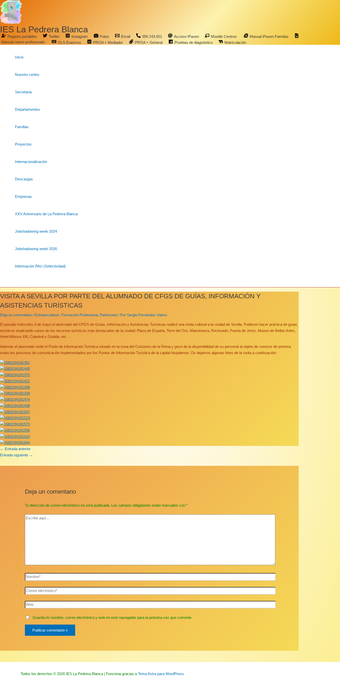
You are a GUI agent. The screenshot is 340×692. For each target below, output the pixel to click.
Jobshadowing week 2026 (36, 249)
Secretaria (23, 92)
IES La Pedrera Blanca (44, 29)
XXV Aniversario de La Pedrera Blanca (46, 214)
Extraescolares (47, 315)
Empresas (23, 196)
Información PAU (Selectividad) (40, 266)
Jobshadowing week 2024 (36, 231)
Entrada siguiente (16, 455)
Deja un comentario (16, 315)
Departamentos (27, 109)
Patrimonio (108, 315)
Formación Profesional (79, 315)
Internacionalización (31, 162)
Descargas (24, 179)
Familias (22, 127)
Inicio (19, 57)
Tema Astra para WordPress (161, 674)
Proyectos (23, 144)
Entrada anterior (15, 449)
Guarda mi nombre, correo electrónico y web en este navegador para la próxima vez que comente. (112, 617)
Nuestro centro (27, 74)
